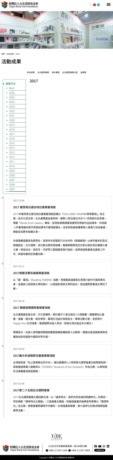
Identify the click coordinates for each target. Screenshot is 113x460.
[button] (108, 4)
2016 (12, 138)
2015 (12, 143)
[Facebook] (95, 446)
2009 (12, 170)
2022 (12, 111)
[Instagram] (104, 446)
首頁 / (4, 54)
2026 (12, 92)
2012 (12, 157)
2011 (12, 161)
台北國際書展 (43, 72)
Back (11, 88)
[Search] (91, 5)
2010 (12, 166)
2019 (12, 124)
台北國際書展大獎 (70, 72)
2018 (12, 129)
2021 (12, 115)
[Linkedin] (108, 446)
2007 (12, 180)
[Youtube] (99, 446)
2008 (12, 175)
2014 (12, 147)
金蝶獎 (83, 72)
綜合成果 (10, 54)
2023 (12, 106)
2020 (12, 120)
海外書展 (55, 72)
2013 (12, 152)
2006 (12, 184)
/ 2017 (17, 54)
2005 (12, 189)
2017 (12, 134)
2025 (12, 97)
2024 (12, 101)
